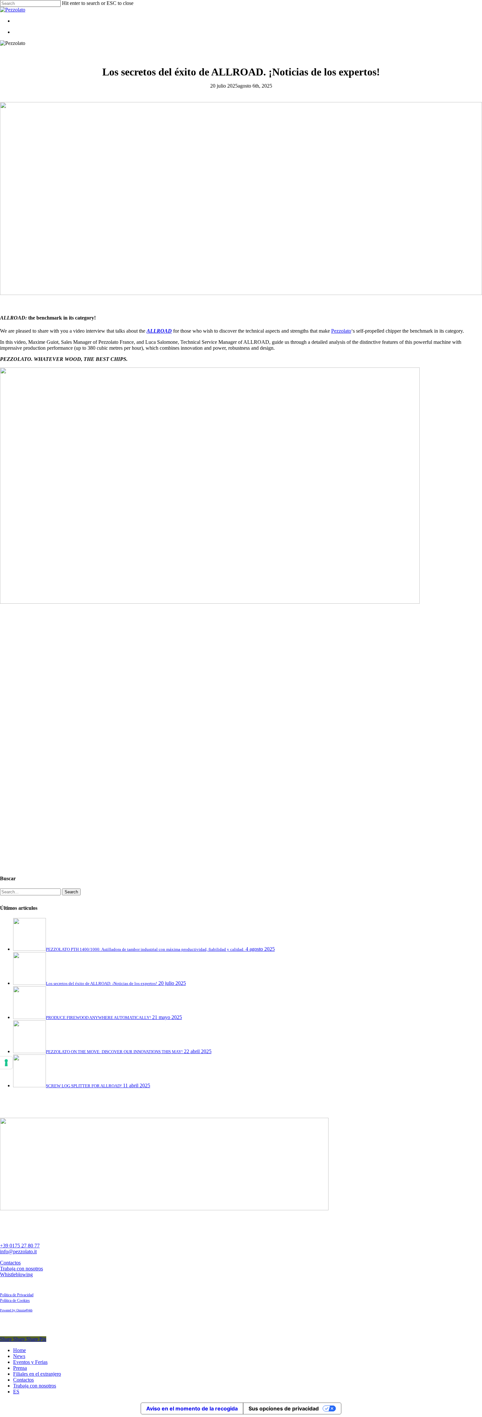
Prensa (20, 1368)
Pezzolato (341, 331)
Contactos (10, 1262)
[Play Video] (98, 865)
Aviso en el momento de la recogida (192, 1408)
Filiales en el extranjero (37, 1374)
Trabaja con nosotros (21, 1268)
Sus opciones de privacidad (284, 1408)
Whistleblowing (16, 1274)
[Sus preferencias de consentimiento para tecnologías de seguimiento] (6, 1062)
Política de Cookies (15, 1300)
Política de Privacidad (16, 1295)
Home (19, 1350)
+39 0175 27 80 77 (20, 1245)
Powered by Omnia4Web (16, 1310)
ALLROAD (159, 331)
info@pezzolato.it (18, 1251)
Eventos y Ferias (30, 1362)
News (19, 1356)
